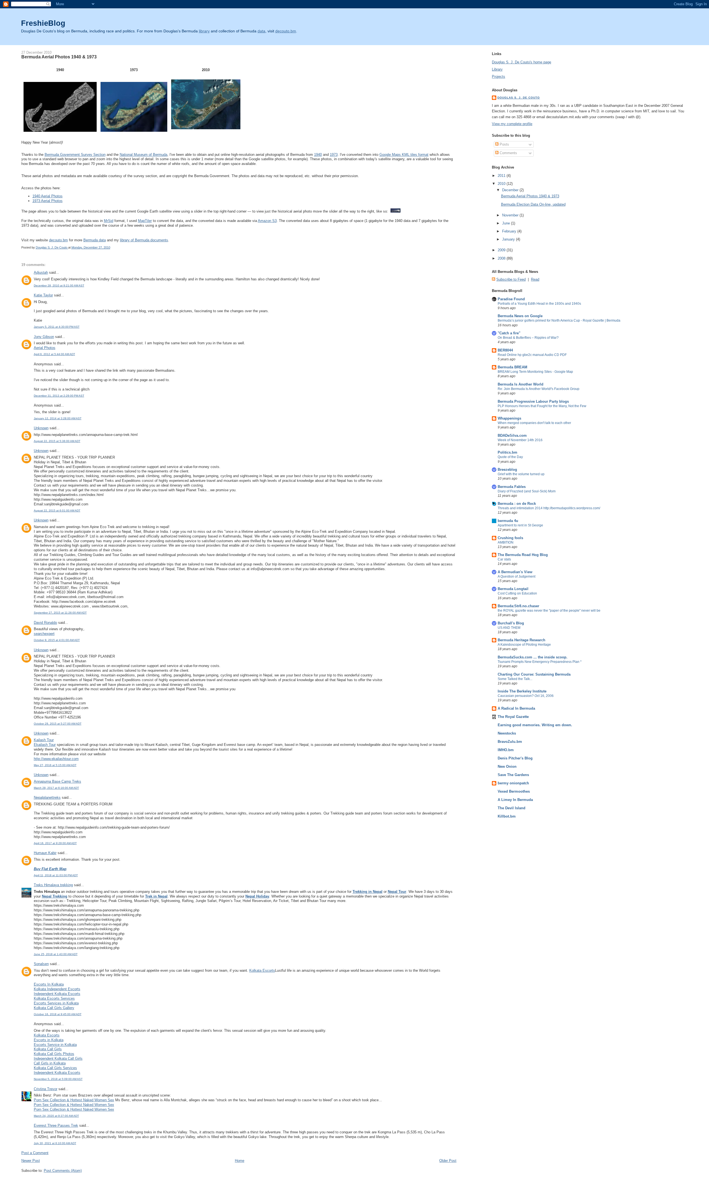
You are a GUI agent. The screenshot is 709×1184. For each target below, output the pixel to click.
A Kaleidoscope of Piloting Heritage (524, 645)
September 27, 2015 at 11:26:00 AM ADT (60, 612)
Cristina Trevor (45, 1089)
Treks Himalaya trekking (53, 885)
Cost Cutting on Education (517, 593)
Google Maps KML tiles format (403, 154)
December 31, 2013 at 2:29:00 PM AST (59, 395)
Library (497, 69)
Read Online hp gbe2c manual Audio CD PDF (532, 355)
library (204, 31)
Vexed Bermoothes (514, 791)
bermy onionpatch (513, 783)
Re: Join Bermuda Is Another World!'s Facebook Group (538, 389)
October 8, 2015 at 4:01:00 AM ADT (57, 640)
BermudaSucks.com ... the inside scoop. (532, 657)
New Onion (507, 766)
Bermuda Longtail (513, 589)
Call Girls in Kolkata (50, 1063)
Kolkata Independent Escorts (57, 989)
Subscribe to (506, 279)
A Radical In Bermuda (516, 708)
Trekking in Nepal (367, 892)
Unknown (41, 428)
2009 (502, 250)
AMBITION (505, 542)
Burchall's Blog (511, 623)
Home (239, 1161)
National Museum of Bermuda (143, 154)
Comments (508, 153)
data (261, 31)
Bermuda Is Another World (520, 384)
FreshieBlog (43, 23)
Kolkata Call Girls (48, 1049)
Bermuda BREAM (512, 367)
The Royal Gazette (513, 717)
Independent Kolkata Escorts (57, 994)
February (509, 231)
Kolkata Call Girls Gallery (54, 1008)
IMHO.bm (506, 750)
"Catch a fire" (509, 333)
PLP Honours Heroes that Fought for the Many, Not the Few (542, 406)
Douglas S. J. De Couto (518, 97)
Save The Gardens (513, 775)
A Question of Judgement (516, 576)
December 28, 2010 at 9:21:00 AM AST (59, 285)
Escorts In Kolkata (49, 984)
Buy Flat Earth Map (50, 869)
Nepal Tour (397, 892)
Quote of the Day (510, 457)
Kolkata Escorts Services (54, 998)
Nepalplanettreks (47, 797)
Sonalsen (41, 964)
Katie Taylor (43, 295)
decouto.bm (285, 31)
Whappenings (509, 418)
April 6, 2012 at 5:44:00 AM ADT (54, 354)
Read (535, 279)
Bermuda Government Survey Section (75, 154)
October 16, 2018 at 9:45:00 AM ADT (57, 1014)
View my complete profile (512, 124)
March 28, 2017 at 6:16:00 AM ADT (56, 787)
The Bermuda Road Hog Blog (523, 555)
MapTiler (145, 221)
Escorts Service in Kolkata (55, 1045)
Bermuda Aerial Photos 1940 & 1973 (530, 196)
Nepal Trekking (54, 896)
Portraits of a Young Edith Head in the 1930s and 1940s (539, 304)
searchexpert (44, 634)
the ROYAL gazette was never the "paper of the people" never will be (549, 610)
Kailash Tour (44, 740)
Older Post (447, 1161)
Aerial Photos (44, 348)
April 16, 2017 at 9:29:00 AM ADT (55, 843)
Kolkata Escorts (262, 970)
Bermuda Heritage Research (521, 640)
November (511, 215)
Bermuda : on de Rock (517, 503)
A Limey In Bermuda (515, 800)
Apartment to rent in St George (520, 525)
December (511, 190)
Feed (521, 279)
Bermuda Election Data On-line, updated (533, 204)
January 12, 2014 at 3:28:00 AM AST (57, 418)
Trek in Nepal (156, 896)
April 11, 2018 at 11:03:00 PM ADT (56, 875)
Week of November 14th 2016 (520, 440)
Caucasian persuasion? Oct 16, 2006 (526, 696)
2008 (502, 258)
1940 (318, 154)
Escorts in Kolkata (48, 1040)
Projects (498, 76)
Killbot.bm (507, 816)
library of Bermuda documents (144, 240)
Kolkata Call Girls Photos (54, 1054)
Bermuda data (94, 240)
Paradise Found (511, 299)
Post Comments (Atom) (63, 1171)
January (509, 239)
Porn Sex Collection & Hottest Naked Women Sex (74, 1100)
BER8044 (505, 350)
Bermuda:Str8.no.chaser (518, 606)
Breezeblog (507, 469)
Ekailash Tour (45, 745)
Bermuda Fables (512, 487)
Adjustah (41, 272)
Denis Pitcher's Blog (515, 758)
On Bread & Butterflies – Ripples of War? (528, 338)
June (506, 223)
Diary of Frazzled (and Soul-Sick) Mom (527, 491)
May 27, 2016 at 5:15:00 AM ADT (55, 765)
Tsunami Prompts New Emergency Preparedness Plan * (540, 662)
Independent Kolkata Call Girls (58, 1058)
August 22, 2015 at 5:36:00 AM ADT (57, 441)
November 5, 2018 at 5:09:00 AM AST (58, 1078)
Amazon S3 (267, 221)
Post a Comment (34, 1153)
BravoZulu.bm (510, 742)
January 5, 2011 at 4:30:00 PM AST (56, 326)
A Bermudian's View (515, 572)
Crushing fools (510, 538)
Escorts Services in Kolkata (56, 1003)
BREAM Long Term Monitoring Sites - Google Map (535, 372)
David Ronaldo (45, 623)
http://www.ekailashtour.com (56, 759)
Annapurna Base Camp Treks (57, 781)
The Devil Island (511, 808)
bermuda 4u (508, 521)
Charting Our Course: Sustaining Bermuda (534, 674)
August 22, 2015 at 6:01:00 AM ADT (57, 510)
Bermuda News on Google (520, 316)
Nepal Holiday (257, 896)
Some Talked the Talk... (515, 679)
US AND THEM (509, 628)
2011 (502, 176)
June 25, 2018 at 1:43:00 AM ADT (56, 954)
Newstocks (507, 733)
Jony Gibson (44, 337)
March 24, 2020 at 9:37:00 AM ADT (56, 1115)
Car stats (504, 559)
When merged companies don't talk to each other (534, 423)
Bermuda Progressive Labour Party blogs (533, 401)
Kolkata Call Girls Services (55, 1068)
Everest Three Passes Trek (56, 1125)
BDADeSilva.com (512, 435)
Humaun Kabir (45, 853)
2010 (502, 184)
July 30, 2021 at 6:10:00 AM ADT (55, 1143)
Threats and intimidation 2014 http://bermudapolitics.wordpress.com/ (549, 508)
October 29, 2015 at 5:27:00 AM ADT (57, 723)
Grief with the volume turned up (521, 474)
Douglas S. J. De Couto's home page (521, 62)
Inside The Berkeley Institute (522, 691)
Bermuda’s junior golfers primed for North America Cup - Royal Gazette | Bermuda (559, 320)
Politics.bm (507, 452)
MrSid (108, 221)
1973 (334, 154)
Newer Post (30, 1161)
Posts (504, 144)
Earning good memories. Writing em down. (535, 725)
